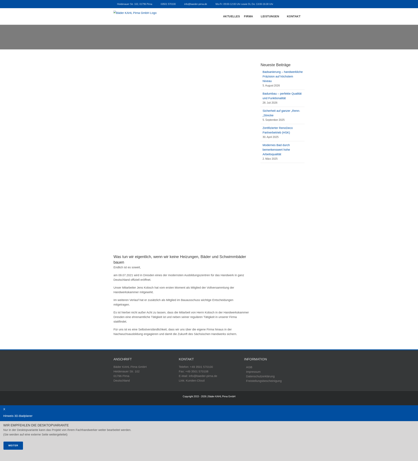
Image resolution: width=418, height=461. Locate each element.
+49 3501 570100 (201, 367)
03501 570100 (168, 4)
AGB (249, 367)
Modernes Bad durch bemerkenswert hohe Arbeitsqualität (276, 149)
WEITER (13, 445)
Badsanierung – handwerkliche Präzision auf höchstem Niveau (283, 76)
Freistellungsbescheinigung (264, 381)
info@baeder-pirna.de (195, 4)
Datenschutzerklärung (260, 376)
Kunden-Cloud (195, 380)
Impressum (253, 371)
